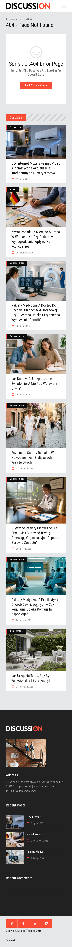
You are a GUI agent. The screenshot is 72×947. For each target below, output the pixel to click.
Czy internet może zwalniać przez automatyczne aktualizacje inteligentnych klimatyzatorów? (35, 168)
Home (10, 19)
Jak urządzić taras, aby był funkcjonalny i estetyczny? (30, 678)
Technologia (15, 127)
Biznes (13, 189)
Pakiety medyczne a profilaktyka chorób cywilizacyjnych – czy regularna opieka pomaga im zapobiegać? (34, 607)
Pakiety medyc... (36, 852)
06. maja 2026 (22, 394)
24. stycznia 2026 (24, 686)
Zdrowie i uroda (17, 263)
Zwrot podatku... (36, 834)
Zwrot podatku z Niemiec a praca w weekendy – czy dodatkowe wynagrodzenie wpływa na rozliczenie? (35, 239)
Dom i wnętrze (17, 631)
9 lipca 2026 (37, 823)
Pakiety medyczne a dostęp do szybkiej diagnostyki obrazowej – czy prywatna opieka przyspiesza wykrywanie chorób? (35, 312)
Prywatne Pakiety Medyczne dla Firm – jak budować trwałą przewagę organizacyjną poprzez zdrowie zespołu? (35, 535)
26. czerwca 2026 (24, 252)
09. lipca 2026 (22, 179)
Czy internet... (34, 817)
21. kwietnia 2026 (24, 468)
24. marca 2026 (23, 620)
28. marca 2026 (23, 548)
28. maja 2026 (22, 326)
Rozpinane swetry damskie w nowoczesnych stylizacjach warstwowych (32, 457)
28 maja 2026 (37, 858)
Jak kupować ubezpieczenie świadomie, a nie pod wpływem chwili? (34, 383)
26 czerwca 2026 (39, 840)
